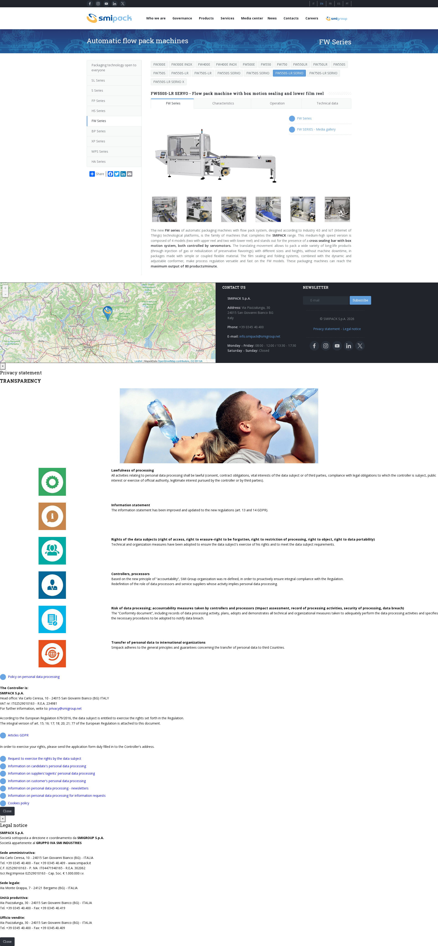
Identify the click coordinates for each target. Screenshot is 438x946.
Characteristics (223, 103)
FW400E (204, 64)
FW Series (173, 103)
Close (7, 811)
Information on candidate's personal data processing (47, 766)
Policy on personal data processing (34, 676)
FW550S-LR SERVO (289, 73)
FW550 (266, 64)
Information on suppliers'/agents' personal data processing (51, 773)
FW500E (249, 64)
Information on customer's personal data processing (47, 781)
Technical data (327, 103)
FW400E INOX (226, 64)
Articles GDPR (18, 735)
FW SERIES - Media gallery (316, 129)
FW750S (159, 73)
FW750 (282, 64)
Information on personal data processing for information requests (57, 795)
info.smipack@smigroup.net (260, 336)
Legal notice (352, 329)
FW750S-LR (202, 73)
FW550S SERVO (228, 73)
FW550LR (300, 64)
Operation (277, 103)
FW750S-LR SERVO (323, 73)
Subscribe (360, 300)
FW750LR (320, 64)
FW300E (159, 64)
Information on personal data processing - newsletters (48, 788)
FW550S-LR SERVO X (168, 82)
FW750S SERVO (257, 73)
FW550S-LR (179, 73)
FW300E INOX (181, 64)
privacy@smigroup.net (65, 708)
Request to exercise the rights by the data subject (44, 758)
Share (100, 174)
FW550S (339, 64)
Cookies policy (18, 803)
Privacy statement (326, 329)
